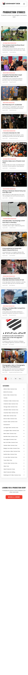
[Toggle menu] (24, 3)
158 (15, 378)
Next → (20, 378)
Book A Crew (14, 497)
